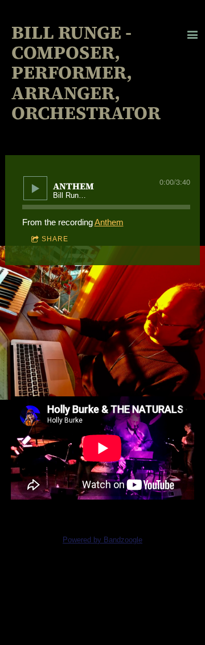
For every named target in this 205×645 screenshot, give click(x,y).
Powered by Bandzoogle (102, 540)
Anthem (109, 222)
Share (55, 239)
